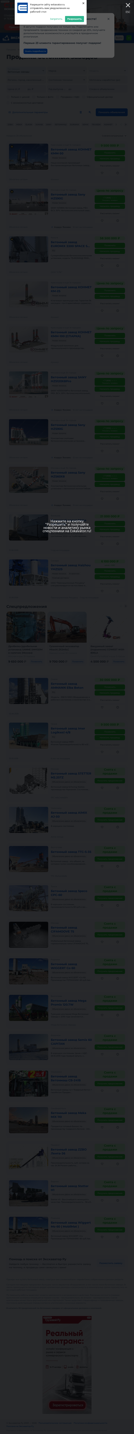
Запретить (56, 18)
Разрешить (74, 18)
